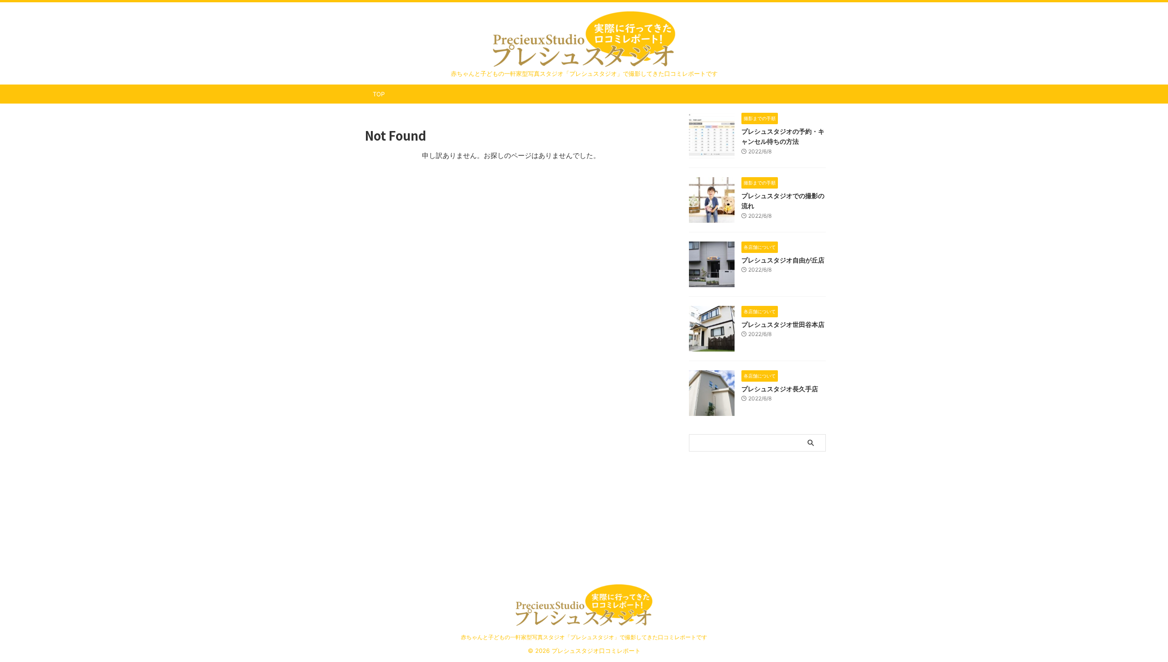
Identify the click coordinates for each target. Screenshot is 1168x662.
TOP (379, 94)
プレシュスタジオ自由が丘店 (782, 260)
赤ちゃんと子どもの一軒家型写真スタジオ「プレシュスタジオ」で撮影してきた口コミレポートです (584, 637)
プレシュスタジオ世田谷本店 (782, 324)
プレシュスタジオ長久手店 (779, 389)
